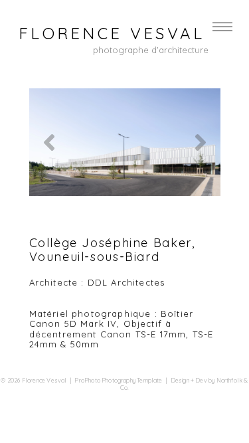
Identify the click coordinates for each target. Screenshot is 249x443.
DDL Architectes (126, 282)
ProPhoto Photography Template (118, 380)
